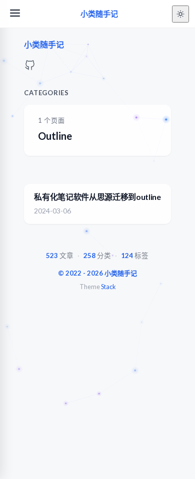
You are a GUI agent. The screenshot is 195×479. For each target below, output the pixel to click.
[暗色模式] (180, 14)
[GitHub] (30, 68)
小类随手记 (99, 14)
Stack (108, 287)
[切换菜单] (15, 14)
